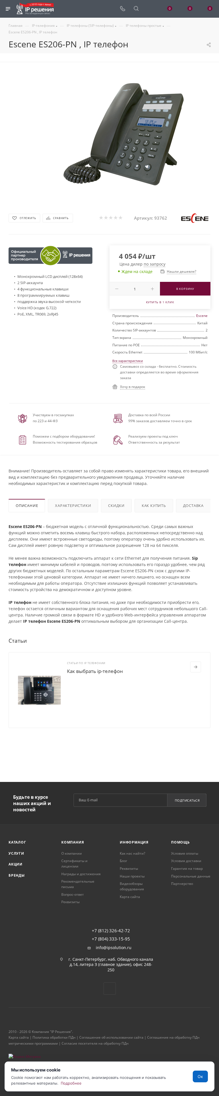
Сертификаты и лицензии (74, 863)
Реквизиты (70, 901)
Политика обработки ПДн (54, 1037)
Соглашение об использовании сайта (111, 1037)
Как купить (154, 505)
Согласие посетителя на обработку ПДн (95, 1043)
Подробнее (71, 1083)
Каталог (17, 842)
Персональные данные (190, 876)
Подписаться (187, 800)
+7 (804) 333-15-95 (111, 939)
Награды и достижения (81, 873)
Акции (16, 864)
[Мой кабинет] (149, 9)
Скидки (116, 505)
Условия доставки (186, 860)
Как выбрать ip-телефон (95, 671)
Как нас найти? (132, 853)
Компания (72, 842)
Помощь (180, 842)
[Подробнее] (195, 667)
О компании (71, 853)
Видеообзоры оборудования (132, 886)
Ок (200, 1076)
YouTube (110, 988)
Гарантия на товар (187, 868)
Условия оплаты (184, 853)
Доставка (193, 505)
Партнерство (182, 883)
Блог (123, 860)
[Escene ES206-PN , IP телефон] (125, 135)
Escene (202, 315)
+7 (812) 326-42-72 (111, 931)
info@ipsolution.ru (113, 947)
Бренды (17, 875)
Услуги (16, 853)
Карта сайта (130, 896)
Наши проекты (132, 876)
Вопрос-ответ (72, 894)
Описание (27, 505)
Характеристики (73, 505)
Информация (134, 842)
